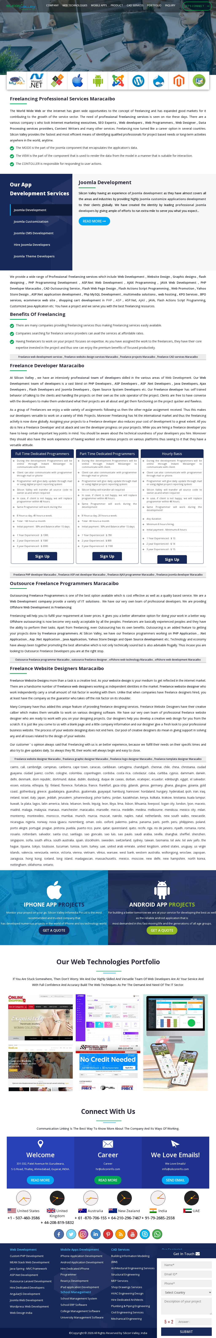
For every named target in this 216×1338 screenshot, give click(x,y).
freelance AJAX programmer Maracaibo (130, 574)
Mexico (124, 859)
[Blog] (120, 1234)
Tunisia (74, 846)
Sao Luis (110, 834)
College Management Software (80, 1311)
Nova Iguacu (57, 822)
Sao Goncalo (93, 834)
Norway (42, 822)
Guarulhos (73, 791)
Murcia (92, 816)
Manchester (69, 810)
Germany (157, 785)
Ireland (14, 797)
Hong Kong (33, 859)
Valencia (27, 852)
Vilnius (101, 852)
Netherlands (153, 816)
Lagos (36, 804)
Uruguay (186, 846)
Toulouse (48, 846)
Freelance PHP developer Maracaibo (35, 574)
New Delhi (153, 859)
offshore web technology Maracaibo (131, 659)
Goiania (193, 785)
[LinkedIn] (95, 1234)
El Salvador (197, 779)
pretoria (59, 828)
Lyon (190, 804)
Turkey (94, 846)
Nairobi (117, 816)
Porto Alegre (18, 828)
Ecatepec (143, 779)
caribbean (109, 767)
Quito (132, 828)
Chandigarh (141, 767)
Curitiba (162, 773)
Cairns (14, 767)
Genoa (144, 785)
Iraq (202, 791)
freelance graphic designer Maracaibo (85, 759)
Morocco (52, 816)
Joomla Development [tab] (30, 210)
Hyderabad (176, 791)
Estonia (25, 785)
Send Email (175, 1180)
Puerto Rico (84, 828)
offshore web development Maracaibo (178, 659)
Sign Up (42, 556)
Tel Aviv (175, 840)
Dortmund (59, 779)
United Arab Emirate (121, 846)
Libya (113, 804)
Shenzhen (198, 834)
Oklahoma (35, 865)
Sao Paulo (125, 834)
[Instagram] (83, 1234)
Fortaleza (80, 785)
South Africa (43, 840)
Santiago (76, 834)
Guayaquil (104, 791)
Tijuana (25, 846)
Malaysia (40, 810)
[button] (16, 41)
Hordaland (148, 791)
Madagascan (84, 859)
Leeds (86, 804)
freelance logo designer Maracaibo (131, 759)
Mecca (115, 810)
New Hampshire (174, 859)
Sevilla (158, 834)
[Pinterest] (108, 1234)
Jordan (116, 797)
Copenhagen (92, 773)
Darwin (200, 773)
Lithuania (140, 804)
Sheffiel (185, 834)
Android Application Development (82, 1262)
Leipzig (96, 804)
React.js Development (74, 1281)
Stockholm (92, 840)
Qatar (106, 828)
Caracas (95, 767)
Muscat (105, 816)
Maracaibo (87, 810)
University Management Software (82, 1317)
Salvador (44, 834)
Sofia (29, 840)
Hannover (132, 791)
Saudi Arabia (143, 834)
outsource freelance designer (89, 659)
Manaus (53, 810)
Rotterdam (29, 834)
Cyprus (173, 773)
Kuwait (14, 804)
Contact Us (48, 61)
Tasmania (162, 840)
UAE (102, 846)
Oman (90, 822)
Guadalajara (56, 791)
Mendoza (171, 810)
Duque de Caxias (112, 779)
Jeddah (51, 797)
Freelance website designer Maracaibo (38, 759)
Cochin (49, 773)
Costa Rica (123, 773)
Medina (141, 810)
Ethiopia (37, 785)
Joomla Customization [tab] (31, 221)
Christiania (188, 767)
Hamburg (118, 791)
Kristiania (180, 797)
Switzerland (123, 840)
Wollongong (170, 852)
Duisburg (93, 779)
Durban (130, 779)
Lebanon (75, 804)
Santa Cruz (60, 834)
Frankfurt (105, 785)
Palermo (121, 822)
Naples (128, 816)
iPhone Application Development (81, 1256)
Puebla (70, 828)
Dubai (72, 779)
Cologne (61, 773)
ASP (118, 300)
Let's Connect (195, 6)
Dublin (82, 779)
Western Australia (148, 852)
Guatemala (88, 791)
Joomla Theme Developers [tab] (34, 256)
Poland (200, 822)
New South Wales (176, 816)
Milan (201, 810)
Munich (80, 816)
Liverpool (153, 804)
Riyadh (178, 828)
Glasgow (180, 785)
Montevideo (35, 816)
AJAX (142, 300)
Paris (156, 822)
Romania (190, 828)
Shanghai (171, 834)
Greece (41, 791)
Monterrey (17, 816)
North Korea (196, 859)
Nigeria (30, 822)
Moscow (137, 859)
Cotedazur (139, 773)
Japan (41, 797)
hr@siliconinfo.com (108, 1169)
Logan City (167, 804)
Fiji (46, 785)
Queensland (119, 828)
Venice (54, 852)
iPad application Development (80, 1287)
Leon (105, 804)
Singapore (17, 840)
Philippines (187, 822)
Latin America (50, 804)
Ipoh (188, 791)
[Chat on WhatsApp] (156, 1234)
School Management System (79, 1298)
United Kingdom (148, 846)
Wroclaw (185, 852)
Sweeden (107, 840)
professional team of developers (96, 378)
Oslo (99, 822)
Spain (79, 840)
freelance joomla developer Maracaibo (179, 574)
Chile (167, 767)
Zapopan (199, 852)
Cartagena (125, 767)
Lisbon (129, 804)
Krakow (167, 797)
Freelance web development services (40, 357)
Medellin (128, 810)
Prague (47, 828)
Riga (149, 828)
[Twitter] (71, 1234)
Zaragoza (16, 859)
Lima (120, 804)
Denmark (25, 779)
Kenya (144, 797)
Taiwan (149, 840)
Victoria (66, 852)
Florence (67, 785)
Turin (84, 846)
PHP (109, 300)
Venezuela (41, 852)
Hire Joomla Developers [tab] (32, 244)
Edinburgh (171, 779)
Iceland (49, 859)
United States (170, 846)
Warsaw (112, 852)
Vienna (77, 852)
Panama (145, 822)
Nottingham (18, 865)
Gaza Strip (119, 785)
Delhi (13, 779)
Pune (97, 828)
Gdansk (133, 785)
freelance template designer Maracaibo (178, 759)
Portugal (34, 828)
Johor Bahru (102, 797)
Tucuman (62, 846)
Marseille (102, 810)
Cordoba (108, 773)
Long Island (64, 859)
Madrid (15, 810)
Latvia (64, 804)
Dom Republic (42, 779)
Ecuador (157, 779)
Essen (14, 785)
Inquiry (170, 5)
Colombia (75, 773)
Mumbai (67, 816)
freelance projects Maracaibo (137, 357)
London (181, 804)
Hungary (162, 791)
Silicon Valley (131, 1333)
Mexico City (188, 810)
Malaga (27, 810)
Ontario (48, 865)
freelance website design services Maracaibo (91, 357)
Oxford (108, 822)
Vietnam (89, 852)
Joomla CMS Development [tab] (34, 233)
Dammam (187, 773)
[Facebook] (59, 1234)
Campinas (50, 767)
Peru (174, 822)
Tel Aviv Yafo (190, 840)
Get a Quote (54, 930)
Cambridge (34, 767)
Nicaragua (17, 822)
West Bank (127, 852)
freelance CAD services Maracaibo (177, 357)
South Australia (63, 840)
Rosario (15, 834)
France (93, 785)
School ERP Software (74, 1305)
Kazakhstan (130, 797)
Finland (54, 785)
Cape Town (80, 767)
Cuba (151, 773)
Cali (22, 767)
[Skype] (144, 1234)
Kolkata (155, 797)
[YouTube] (132, 1234)
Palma (133, 822)
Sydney (138, 840)
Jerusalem (65, 797)
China (175, 767)
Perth (165, 822)
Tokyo (36, 846)
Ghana (169, 785)
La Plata (26, 804)
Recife (142, 828)
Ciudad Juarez (33, 773)
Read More (93, 221)
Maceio (200, 804)
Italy (33, 797)
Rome (201, 828)
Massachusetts (105, 859)
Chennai (156, 767)
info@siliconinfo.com (175, 1169)
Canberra (65, 767)
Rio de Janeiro (163, 828)
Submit (186, 1331)
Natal (139, 816)
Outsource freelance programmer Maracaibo (42, 659)
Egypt (184, 779)
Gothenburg (27, 791)
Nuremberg (76, 822)
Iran (195, 791)
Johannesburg (83, 797)
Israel (24, 797)
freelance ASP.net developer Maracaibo (81, 574)
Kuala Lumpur (196, 797)
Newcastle (198, 816)
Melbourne (155, 810)
